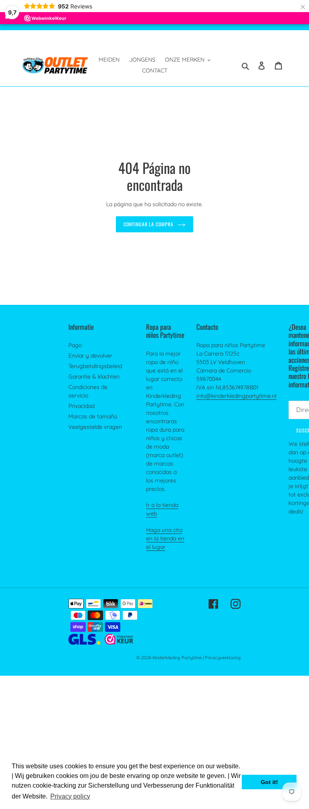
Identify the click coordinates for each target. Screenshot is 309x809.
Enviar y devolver (90, 355)
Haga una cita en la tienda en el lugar (165, 538)
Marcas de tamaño (92, 416)
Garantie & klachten (93, 376)
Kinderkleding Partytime (177, 657)
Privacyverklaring (223, 657)
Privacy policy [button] (70, 796)
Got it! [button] (269, 782)
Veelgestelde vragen (95, 426)
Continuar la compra (148, 224)
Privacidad (81, 406)
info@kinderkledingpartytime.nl (236, 395)
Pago (75, 345)
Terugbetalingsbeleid (95, 366)
